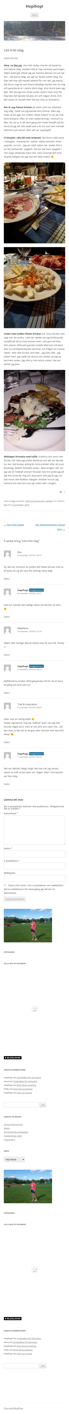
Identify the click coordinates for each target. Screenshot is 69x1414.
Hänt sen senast (24, 1092)
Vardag (48, 501)
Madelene (22, 628)
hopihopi (22, 590)
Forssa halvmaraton (13, 1124)
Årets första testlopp (26, 1085)
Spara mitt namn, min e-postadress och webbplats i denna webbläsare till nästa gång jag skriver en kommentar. (34, 889)
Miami (7, 1128)
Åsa (19, 552)
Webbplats (9, 872)
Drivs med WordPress (13, 1408)
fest (5, 504)
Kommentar (11, 813)
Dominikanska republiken (16, 1132)
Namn (8, 848)
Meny (34, 15)
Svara (6, 578)
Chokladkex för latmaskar (29, 1077)
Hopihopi (34, 6)
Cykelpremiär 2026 (13, 1135)
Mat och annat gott (35, 501)
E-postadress (12, 860)
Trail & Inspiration (27, 704)
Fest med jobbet (14, 524)
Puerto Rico (9, 1139)
